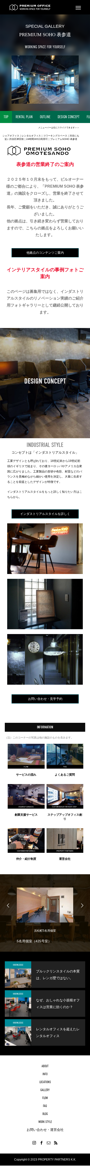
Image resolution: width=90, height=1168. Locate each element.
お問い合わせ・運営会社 (45, 1130)
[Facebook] (41, 1142)
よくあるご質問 (65, 774)
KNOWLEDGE (18, 964)
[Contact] (48, 1142)
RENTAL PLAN (24, 117)
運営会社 (65, 859)
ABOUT (45, 1066)
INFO (45, 1074)
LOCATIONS (45, 1082)
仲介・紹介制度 (26, 859)
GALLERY (45, 1090)
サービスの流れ (26, 774)
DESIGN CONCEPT (68, 117)
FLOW (45, 1098)
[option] (45, 914)
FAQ (45, 1106)
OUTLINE (45, 117)
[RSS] (56, 1142)
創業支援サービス (26, 814)
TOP (6, 117)
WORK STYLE (45, 1122)
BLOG (45, 1114)
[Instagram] (34, 1142)
